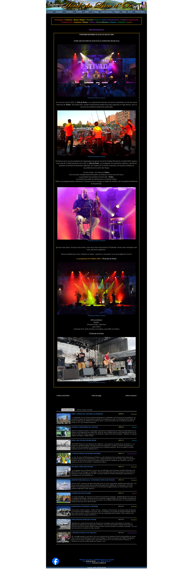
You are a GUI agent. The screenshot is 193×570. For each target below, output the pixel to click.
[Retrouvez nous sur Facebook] (55, 564)
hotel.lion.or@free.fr (99, 563)
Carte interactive (107, 12)
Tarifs (124, 12)
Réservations (140, 12)
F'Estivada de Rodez (109, 259)
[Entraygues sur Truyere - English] (144, 7)
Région (117, 12)
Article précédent (63, 395)
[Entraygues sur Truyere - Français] (144, 4)
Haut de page (96, 395)
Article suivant (131, 395)
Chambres (69, 12)
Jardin (87, 12)
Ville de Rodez (82, 102)
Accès (130, 12)
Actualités (59, 12)
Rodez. (68, 105)
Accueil (50, 12)
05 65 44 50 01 (91, 561)
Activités (79, 12)
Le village (95, 12)
